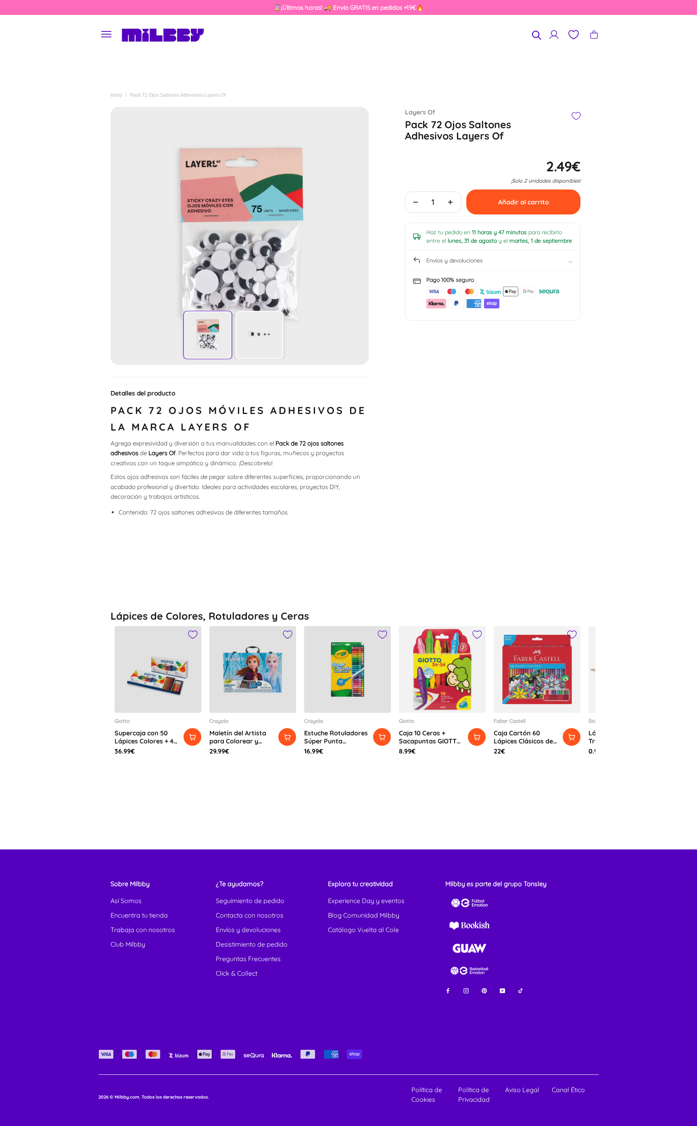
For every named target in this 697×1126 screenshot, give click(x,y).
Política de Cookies (426, 1094)
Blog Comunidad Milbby (363, 915)
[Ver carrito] (594, 34)
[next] (656, 8)
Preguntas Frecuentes (248, 959)
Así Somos (126, 901)
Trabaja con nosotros (143, 930)
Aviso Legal (522, 1090)
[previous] (41, 8)
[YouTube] (502, 990)
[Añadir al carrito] (192, 737)
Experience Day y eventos (366, 901)
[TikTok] (520, 990)
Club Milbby (128, 944)
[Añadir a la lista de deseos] (575, 116)
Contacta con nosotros (250, 915)
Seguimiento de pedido (250, 901)
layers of (420, 112)
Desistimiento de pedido (252, 944)
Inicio (116, 95)
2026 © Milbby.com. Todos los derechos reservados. (153, 1097)
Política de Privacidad (474, 1094)
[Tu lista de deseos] (573, 35)
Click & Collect (236, 973)
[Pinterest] (484, 990)
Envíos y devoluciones (248, 930)
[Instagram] (466, 990)
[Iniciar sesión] (554, 34)
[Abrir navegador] (106, 34)
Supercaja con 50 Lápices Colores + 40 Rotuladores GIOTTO (146, 741)
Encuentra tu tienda (139, 915)
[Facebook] (448, 990)
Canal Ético (568, 1090)
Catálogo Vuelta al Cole (363, 930)
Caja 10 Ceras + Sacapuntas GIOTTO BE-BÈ (430, 741)
